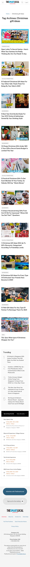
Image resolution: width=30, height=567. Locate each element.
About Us (10, 516)
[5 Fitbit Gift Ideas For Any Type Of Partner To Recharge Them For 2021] (15, 294)
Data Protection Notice (21, 521)
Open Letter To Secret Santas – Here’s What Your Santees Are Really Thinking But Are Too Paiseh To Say (14, 51)
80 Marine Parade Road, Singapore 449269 (16, 451)
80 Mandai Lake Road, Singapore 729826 (15, 439)
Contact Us (18, 516)
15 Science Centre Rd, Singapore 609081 (15, 475)
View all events (21, 413)
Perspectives (5, 46)
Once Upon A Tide (8, 419)
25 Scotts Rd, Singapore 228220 (13, 463)
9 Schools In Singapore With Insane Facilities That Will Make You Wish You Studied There (15, 359)
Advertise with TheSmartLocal (15, 491)
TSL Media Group (21, 554)
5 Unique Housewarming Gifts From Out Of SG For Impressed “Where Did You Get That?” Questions (14, 213)
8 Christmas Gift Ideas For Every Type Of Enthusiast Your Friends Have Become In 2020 (14, 277)
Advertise (4, 516)
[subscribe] (22, 501)
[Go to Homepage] (12, 2)
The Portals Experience (10, 457)
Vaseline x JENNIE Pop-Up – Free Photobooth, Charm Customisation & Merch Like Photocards (16, 369)
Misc (3, 334)
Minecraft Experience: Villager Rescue (14, 433)
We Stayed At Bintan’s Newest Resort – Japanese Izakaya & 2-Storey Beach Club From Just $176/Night (16, 400)
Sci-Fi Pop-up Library (9, 445)
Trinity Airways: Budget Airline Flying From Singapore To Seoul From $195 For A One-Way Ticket (16, 380)
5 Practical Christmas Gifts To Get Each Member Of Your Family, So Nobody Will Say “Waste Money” (13, 180)
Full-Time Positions (8, 521)
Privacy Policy (15, 526)
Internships (25, 516)
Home (8, 14)
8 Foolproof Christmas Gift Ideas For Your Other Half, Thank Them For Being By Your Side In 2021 (14, 84)
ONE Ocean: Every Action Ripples (12, 469)
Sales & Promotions (7, 78)
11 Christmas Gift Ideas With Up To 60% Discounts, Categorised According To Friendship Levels (13, 245)
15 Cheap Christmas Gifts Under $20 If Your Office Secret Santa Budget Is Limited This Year (14, 148)
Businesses (5, 111)
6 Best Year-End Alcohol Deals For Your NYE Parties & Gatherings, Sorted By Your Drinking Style (13, 116)
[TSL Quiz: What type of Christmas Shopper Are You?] (15, 324)
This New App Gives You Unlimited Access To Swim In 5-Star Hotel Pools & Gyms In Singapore (16, 390)
